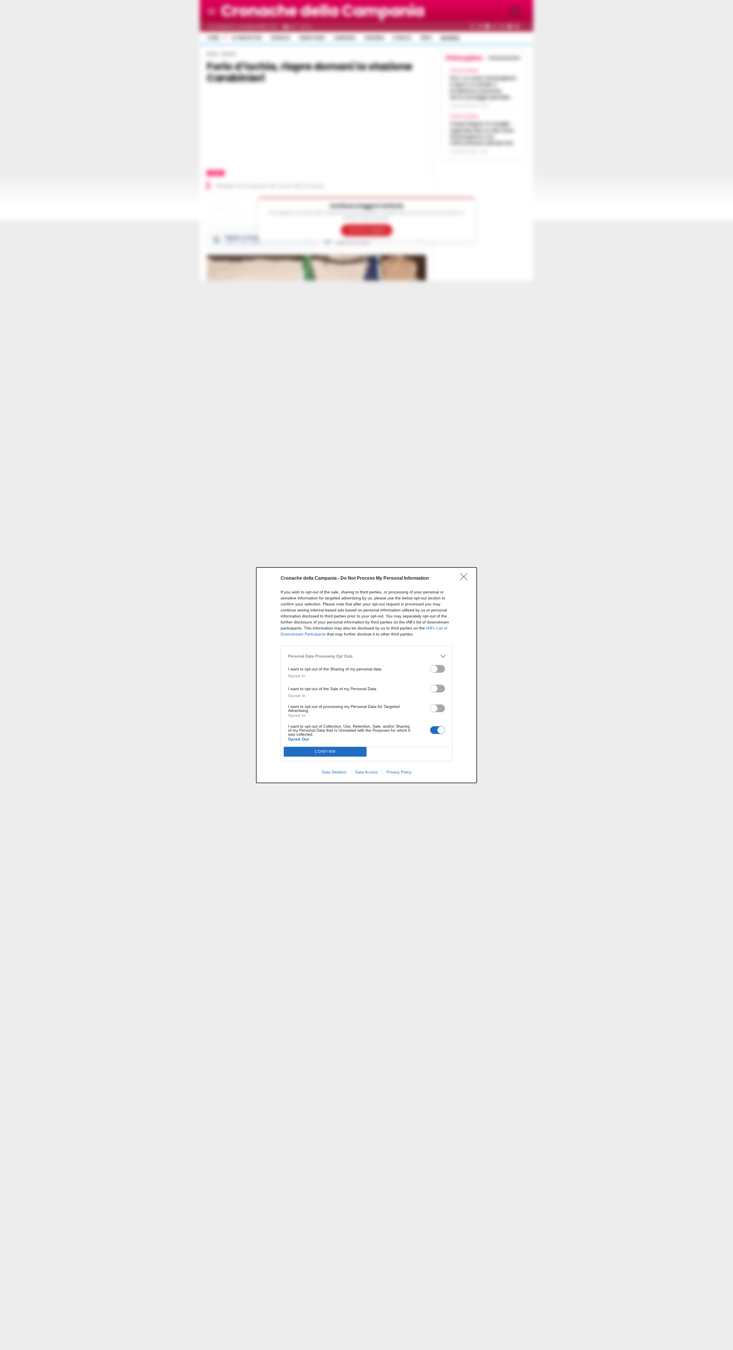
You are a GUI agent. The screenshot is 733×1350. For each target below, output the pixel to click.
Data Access (366, 772)
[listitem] (366, 656)
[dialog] (366, 675)
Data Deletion (334, 772)
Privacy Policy (399, 772)
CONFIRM (325, 751)
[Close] (465, 578)
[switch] (437, 669)
